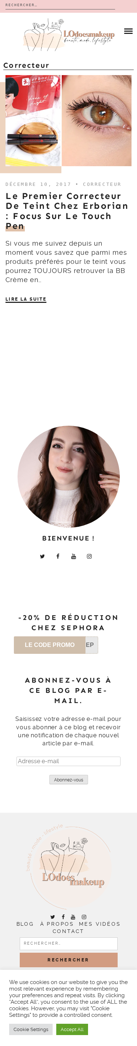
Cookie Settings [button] (31, 1029)
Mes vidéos (100, 924)
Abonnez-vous (68, 779)
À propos (57, 924)
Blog (25, 924)
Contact (69, 931)
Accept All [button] (72, 1029)
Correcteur (102, 184)
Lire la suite (25, 299)
